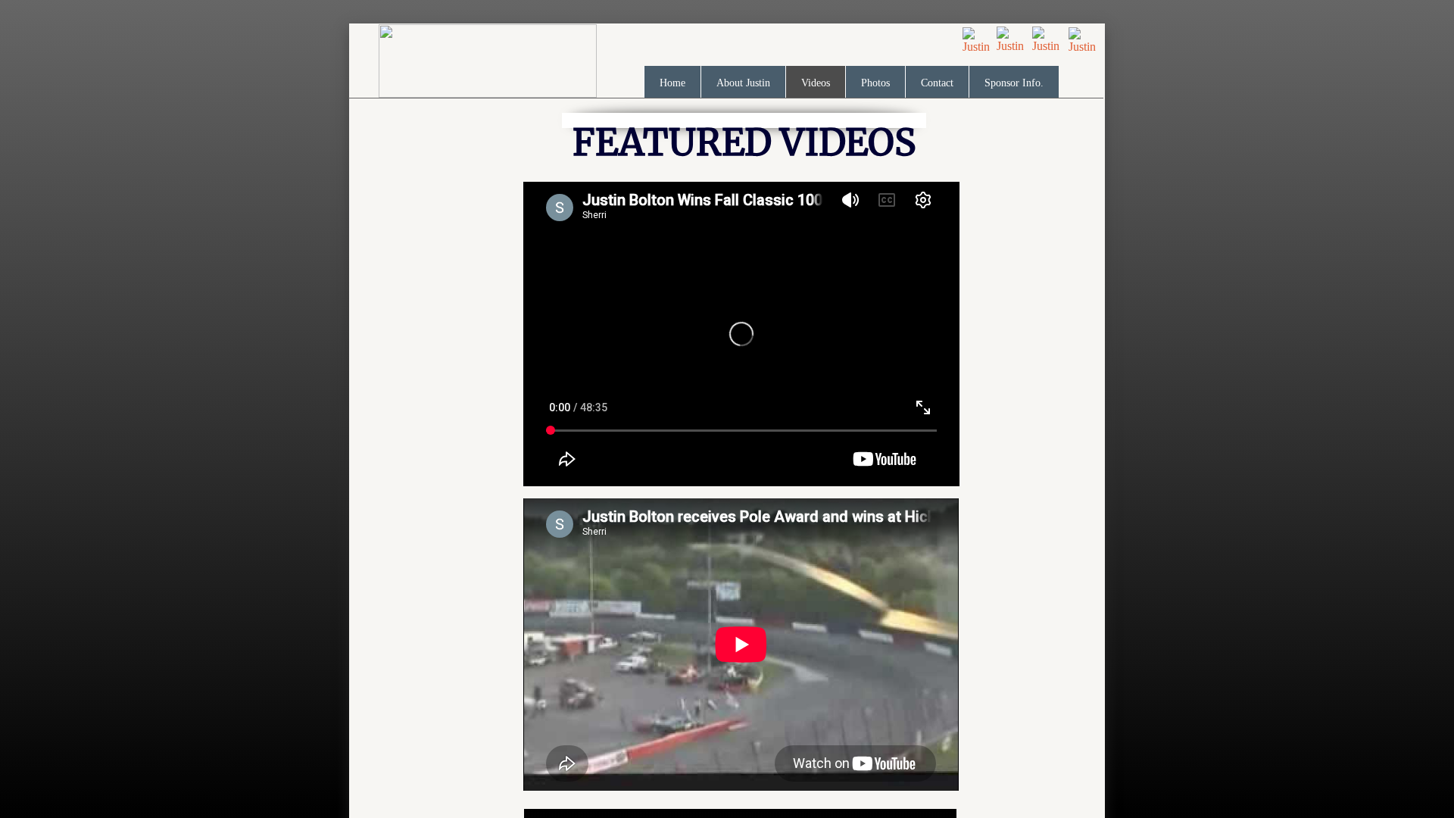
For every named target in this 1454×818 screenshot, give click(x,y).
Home (672, 83)
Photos (875, 83)
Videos (815, 83)
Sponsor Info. (1014, 83)
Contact (937, 83)
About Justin (743, 83)
